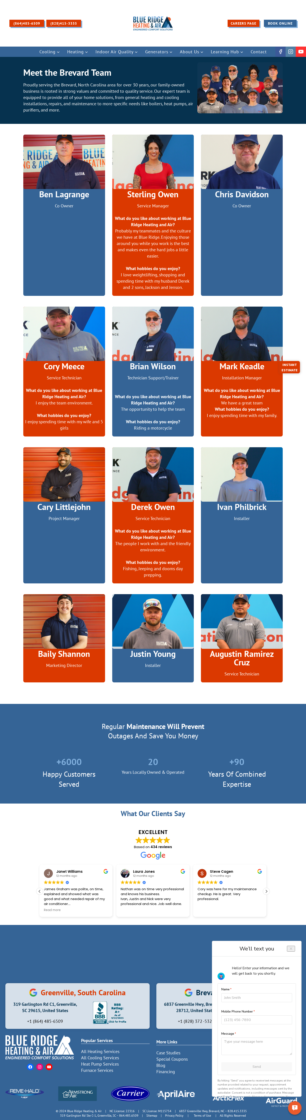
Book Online (280, 23)
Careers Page (243, 23)
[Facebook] (280, 52)
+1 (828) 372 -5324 (196, 1021)
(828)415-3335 (63, 23)
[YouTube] (301, 52)
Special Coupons (172, 1059)
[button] (266, 891)
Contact (259, 52)
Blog (160, 1065)
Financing (165, 1072)
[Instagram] (291, 52)
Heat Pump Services (100, 1064)
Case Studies (168, 1053)
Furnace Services (97, 1070)
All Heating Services (100, 1051)
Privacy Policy (174, 1115)
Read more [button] (206, 910)
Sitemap (151, 1115)
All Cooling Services (100, 1058)
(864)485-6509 (26, 23)
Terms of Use (202, 1115)
